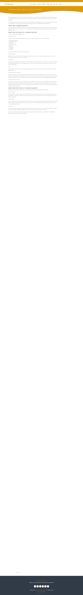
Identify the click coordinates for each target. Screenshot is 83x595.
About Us (34, 4)
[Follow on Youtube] (45, 586)
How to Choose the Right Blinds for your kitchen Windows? (33, 516)
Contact (60, 4)
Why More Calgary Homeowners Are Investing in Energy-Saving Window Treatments (39, 379)
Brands (51, 4)
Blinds (19, 153)
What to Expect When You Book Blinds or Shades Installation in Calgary (36, 197)
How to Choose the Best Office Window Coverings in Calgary (33, 334)
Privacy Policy (40, 591)
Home (31, 4)
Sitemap (44, 591)
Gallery (48, 4)
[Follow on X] (48, 586)
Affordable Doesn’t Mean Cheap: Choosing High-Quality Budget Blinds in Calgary (39, 288)
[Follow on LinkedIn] (40, 586)
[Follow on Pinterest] (38, 586)
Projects (43, 4)
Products (39, 4)
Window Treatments (21, 335)
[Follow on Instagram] (35, 586)
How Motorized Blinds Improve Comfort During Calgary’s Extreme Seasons (37, 425)
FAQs (57, 4)
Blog (54, 4)
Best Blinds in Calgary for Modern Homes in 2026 (30, 471)
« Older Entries (18, 572)
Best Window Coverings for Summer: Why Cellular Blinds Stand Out (35, 562)
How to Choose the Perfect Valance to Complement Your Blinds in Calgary (37, 243)
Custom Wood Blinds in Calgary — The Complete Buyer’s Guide (33, 151)
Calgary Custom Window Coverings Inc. (41, 590)
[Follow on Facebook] (43, 586)
